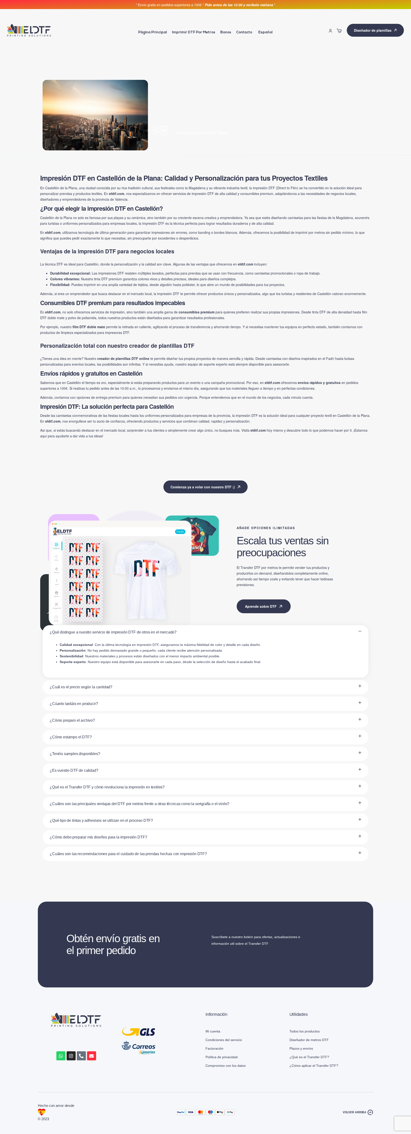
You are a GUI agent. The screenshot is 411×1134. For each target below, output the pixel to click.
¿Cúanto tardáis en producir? (74, 704)
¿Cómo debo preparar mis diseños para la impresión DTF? (98, 837)
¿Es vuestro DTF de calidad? (74, 770)
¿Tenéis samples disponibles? (75, 754)
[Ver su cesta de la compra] (339, 30)
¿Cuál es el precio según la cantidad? (81, 687)
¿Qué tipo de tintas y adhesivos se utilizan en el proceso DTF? (101, 820)
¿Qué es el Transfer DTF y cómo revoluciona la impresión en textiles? (107, 787)
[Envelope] (91, 1055)
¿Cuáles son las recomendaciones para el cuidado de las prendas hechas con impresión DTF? (128, 854)
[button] (205, 632)
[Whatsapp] (60, 1055)
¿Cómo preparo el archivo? (72, 720)
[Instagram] (71, 1055)
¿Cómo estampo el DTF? (71, 737)
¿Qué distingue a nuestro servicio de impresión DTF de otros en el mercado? (113, 632)
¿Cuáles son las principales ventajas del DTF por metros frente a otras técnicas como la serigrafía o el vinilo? (139, 804)
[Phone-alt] (81, 1055)
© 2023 (44, 1119)
